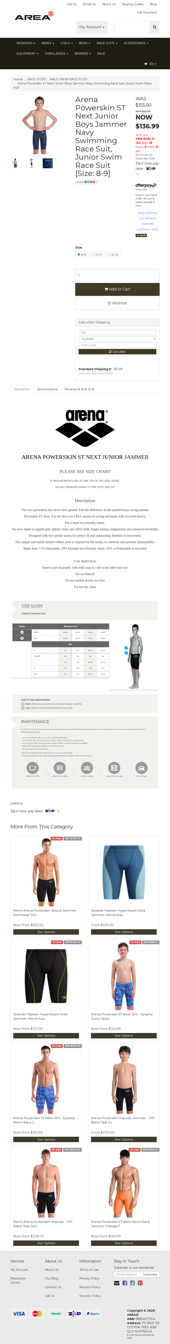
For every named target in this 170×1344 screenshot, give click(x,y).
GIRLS (66, 43)
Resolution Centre (18, 1280)
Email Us (89, 4)
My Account (91, 27)
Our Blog (51, 1278)
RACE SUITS (106, 43)
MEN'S (46, 43)
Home (18, 79)
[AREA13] (33, 16)
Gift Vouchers (147, 12)
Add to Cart (119, 289)
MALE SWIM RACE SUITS (68, 79)
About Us (109, 4)
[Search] (155, 27)
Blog (153, 4)
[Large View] (15, 163)
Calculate (119, 352)
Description (22, 389)
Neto (129, 1338)
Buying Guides (132, 4)
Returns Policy (90, 1287)
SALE (101, 53)
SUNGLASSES (55, 53)
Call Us (71, 4)
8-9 (83, 255)
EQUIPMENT (27, 53)
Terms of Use (88, 1270)
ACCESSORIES (135, 43)
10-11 (98, 255)
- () (150, 64)
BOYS (83, 43)
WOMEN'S (25, 43)
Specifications (47, 389)
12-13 (114, 255)
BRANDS (82, 53)
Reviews (71, 389)
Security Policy (90, 1296)
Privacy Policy (89, 1278)
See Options (46, 932)
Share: (80, 181)
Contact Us (53, 1287)
